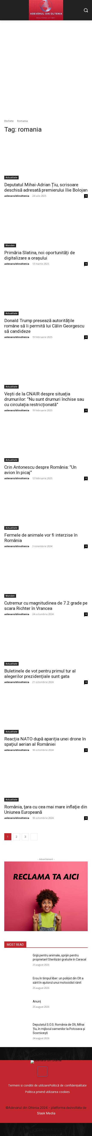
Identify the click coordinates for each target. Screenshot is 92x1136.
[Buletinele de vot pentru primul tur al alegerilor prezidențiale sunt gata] (46, 645)
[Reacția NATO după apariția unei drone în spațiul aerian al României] (46, 713)
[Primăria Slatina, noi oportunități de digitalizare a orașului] (46, 226)
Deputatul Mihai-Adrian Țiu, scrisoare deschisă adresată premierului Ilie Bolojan (46, 187)
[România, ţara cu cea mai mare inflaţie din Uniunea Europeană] (46, 780)
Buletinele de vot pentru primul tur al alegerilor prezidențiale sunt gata (40, 673)
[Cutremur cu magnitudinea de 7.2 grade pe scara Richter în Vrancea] (46, 577)
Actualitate (11, 177)
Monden (10, 245)
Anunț (37, 1001)
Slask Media (46, 1113)
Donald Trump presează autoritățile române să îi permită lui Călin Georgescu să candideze (44, 326)
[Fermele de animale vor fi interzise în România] (46, 509)
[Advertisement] (46, 69)
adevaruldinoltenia (16, 195)
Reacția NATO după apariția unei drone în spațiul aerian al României (45, 741)
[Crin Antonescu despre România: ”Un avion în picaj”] (46, 441)
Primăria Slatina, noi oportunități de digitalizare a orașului (39, 255)
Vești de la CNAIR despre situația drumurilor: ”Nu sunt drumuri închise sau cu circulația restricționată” (44, 399)
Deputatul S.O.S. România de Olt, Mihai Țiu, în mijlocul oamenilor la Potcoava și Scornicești (59, 1029)
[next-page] (34, 836)
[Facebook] (42, 1071)
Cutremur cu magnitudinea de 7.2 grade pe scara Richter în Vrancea (46, 605)
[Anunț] (16, 1008)
